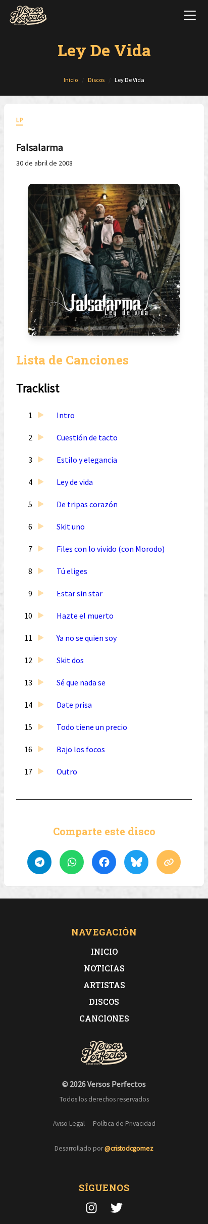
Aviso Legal (69, 1123)
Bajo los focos (81, 749)
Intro (66, 415)
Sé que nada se (81, 682)
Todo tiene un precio (92, 727)
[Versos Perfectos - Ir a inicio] (28, 15)
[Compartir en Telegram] (39, 862)
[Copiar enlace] (169, 862)
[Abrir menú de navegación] (190, 15)
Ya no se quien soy (87, 638)
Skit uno (71, 526)
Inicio (104, 951)
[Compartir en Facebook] (104, 862)
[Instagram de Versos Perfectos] (91, 1208)
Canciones (104, 1018)
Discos (104, 1001)
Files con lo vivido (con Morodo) (111, 549)
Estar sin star (79, 593)
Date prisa (74, 705)
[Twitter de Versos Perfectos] (116, 1208)
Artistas (104, 985)
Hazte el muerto (85, 615)
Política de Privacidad (124, 1123)
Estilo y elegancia (87, 460)
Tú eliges (72, 571)
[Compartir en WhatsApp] (72, 862)
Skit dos (70, 660)
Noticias (104, 968)
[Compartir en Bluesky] (136, 862)
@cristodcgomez (129, 1148)
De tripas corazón (87, 504)
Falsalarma (39, 147)
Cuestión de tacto (87, 437)
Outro (67, 771)
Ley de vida (75, 482)
